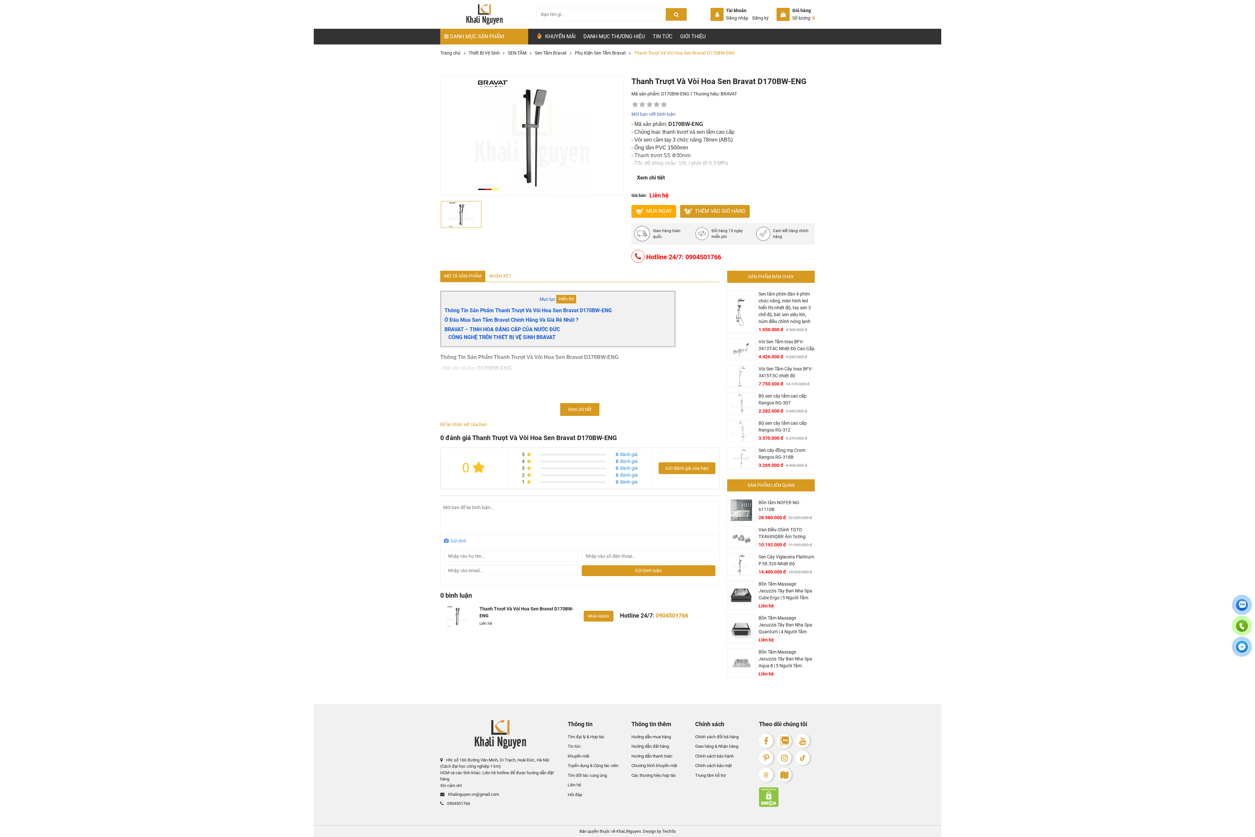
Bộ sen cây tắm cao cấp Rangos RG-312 (783, 426)
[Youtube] (802, 741)
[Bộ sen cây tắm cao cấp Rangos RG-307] (741, 404)
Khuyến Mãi (560, 36)
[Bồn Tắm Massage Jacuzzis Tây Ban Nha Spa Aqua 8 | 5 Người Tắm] (741, 663)
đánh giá (627, 454)
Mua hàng (598, 616)
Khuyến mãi (578, 756)
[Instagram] (784, 758)
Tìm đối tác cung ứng (587, 775)
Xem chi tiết (651, 178)
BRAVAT (729, 93)
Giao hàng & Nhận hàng (716, 746)
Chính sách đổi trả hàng (717, 736)
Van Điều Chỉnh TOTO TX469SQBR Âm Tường (782, 533)
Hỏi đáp (575, 794)
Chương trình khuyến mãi (654, 765)
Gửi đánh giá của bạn (687, 468)
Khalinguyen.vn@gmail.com (473, 794)
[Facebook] (766, 741)
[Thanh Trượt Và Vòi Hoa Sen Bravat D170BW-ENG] (457, 616)
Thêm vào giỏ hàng (719, 211)
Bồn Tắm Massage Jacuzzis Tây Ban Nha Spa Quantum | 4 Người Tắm (785, 624)
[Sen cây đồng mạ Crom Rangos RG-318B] (741, 458)
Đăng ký (760, 18)
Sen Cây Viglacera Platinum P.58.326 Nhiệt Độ (786, 560)
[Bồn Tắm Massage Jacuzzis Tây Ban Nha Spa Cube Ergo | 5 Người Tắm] (741, 595)
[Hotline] (1241, 629)
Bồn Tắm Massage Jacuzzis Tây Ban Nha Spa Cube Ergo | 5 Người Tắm (785, 590)
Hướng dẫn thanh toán (651, 756)
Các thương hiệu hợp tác (653, 775)
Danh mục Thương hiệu (614, 36)
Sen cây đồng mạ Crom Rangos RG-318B (782, 454)
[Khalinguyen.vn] (484, 14)
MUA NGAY (658, 211)
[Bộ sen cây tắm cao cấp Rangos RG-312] (741, 431)
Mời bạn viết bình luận (653, 114)
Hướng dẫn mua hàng (651, 736)
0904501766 (458, 803)
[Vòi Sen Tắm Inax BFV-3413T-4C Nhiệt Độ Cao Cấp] (741, 349)
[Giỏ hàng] (783, 14)
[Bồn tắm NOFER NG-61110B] (741, 510)
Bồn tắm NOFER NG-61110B (779, 506)
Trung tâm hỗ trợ (710, 775)
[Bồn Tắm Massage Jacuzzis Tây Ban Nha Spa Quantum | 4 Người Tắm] (741, 629)
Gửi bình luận (648, 570)
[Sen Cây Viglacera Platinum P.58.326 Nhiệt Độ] (741, 564)
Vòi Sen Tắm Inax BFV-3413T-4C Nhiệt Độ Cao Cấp (786, 345)
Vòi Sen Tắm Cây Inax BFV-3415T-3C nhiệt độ (786, 372)
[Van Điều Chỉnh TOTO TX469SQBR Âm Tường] (741, 537)
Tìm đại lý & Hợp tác (586, 736)
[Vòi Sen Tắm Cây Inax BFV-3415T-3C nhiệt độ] (741, 376)
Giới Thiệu (693, 36)
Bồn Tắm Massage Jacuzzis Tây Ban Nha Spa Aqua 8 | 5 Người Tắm (785, 658)
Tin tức (662, 36)
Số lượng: (803, 18)
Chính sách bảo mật (713, 765)
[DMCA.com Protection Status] (787, 797)
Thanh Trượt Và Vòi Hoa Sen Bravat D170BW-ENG (526, 612)
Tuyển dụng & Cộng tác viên (593, 765)
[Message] (1241, 650)
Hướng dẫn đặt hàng (650, 746)
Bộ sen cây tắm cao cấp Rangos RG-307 (783, 399)
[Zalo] (784, 741)
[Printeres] (766, 758)
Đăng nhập (737, 18)
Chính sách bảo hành (714, 756)
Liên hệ (574, 784)
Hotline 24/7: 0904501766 (682, 257)
